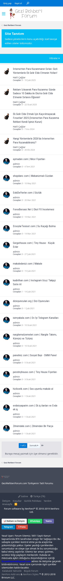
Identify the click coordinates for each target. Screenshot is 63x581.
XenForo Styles (31, 574)
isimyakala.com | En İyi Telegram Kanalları (35, 317)
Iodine (24, 496)
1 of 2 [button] (23, 445)
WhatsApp (35, 521)
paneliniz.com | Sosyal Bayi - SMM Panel (35, 355)
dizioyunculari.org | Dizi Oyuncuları (31, 301)
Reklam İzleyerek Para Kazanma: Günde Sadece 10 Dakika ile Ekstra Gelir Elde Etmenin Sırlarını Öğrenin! (34, 93)
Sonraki (33, 445)
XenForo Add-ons (11, 574)
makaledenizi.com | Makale (27, 263)
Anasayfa (7, 504)
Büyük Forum (31, 570)
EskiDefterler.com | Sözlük (27, 192)
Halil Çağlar (19, 77)
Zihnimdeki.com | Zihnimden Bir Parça (33, 426)
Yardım (47, 500)
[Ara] (28, 3)
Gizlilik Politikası (32, 500)
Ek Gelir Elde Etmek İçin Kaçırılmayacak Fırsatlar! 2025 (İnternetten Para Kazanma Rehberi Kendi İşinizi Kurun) (36, 117)
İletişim (6, 500)
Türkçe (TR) (39, 496)
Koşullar (17, 500)
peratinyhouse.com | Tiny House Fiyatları (35, 372)
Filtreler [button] (53, 58)
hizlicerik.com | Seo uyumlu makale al (33, 388)
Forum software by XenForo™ (31, 510)
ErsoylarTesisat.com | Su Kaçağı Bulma (34, 226)
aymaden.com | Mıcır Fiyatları (29, 159)
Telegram (8, 526)
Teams (49, 521)
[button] (4, 13)
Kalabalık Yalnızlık (11, 570)
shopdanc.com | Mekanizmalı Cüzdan (33, 175)
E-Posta (22, 526)
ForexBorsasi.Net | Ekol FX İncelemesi (33, 209)
